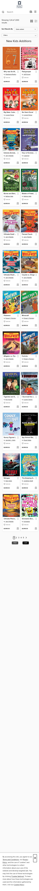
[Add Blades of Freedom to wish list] (35, 203)
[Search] (3, 12)
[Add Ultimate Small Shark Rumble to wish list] (17, 244)
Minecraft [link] (25, 316)
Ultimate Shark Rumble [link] (10, 275)
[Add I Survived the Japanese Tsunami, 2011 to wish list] (35, 407)
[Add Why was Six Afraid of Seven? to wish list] (17, 81)
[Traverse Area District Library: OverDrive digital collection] (19, 4)
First (15, 543)
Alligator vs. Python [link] (10, 356)
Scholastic (27, 521)
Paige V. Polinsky (11, 318)
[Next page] (26, 537)
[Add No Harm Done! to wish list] (35, 122)
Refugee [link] (7, 478)
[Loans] (31, 12)
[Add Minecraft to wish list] (35, 325)
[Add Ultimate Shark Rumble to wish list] (17, 285)
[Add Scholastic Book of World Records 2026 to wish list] (35, 528)
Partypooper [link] (26, 72)
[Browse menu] (35, 11)
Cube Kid (26, 156)
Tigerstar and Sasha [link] (10, 397)
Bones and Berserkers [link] (10, 194)
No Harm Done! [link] (27, 112)
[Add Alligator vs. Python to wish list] (17, 366)
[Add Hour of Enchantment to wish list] (35, 163)
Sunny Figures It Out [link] (10, 438)
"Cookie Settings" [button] (17, 876)
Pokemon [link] (7, 316)
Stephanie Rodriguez (12, 74)
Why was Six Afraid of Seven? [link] (10, 72)
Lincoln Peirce (10, 115)
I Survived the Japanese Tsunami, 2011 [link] (28, 397)
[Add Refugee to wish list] (17, 488)
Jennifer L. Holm (10, 440)
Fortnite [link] (25, 356)
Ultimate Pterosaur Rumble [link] (10, 519)
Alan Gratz (9, 481)
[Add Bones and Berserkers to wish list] (17, 203)
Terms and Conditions (11, 860)
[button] (31, 22)
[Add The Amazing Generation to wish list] (35, 488)
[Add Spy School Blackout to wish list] (35, 447)
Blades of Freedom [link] (28, 194)
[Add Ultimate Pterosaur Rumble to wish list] (17, 528)
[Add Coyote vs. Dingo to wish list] (35, 285)
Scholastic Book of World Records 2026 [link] (28, 519)
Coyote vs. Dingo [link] (28, 275)
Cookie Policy (19, 885)
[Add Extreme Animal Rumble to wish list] (17, 163)
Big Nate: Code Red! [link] (10, 112)
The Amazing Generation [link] (28, 478)
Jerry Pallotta (9, 156)
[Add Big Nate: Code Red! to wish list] (17, 122)
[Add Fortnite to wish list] (35, 366)
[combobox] (15, 12)
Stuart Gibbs (27, 440)
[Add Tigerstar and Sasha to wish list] (17, 407)
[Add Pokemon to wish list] (17, 325)
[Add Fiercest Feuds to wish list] (35, 244)
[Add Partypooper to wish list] (35, 81)
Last (25, 543)
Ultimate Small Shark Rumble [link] (10, 234)
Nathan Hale (9, 196)
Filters (5, 35)
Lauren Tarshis (28, 399)
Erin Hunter (9, 399)
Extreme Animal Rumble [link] (10, 153)
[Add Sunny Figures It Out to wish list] (17, 447)
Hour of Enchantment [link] (28, 153)
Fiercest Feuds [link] (27, 234)
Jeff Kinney (27, 74)
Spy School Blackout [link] (28, 438)
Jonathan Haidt (28, 481)
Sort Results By (7, 29)
